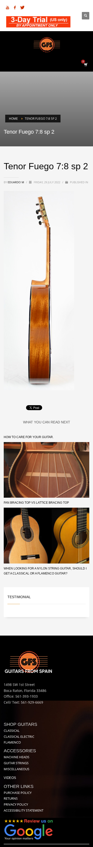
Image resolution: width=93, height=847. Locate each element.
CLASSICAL (12, 730)
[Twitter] (22, 7)
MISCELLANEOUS (16, 769)
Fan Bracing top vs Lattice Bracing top (36, 502)
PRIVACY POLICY (16, 804)
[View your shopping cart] (85, 64)
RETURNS (11, 798)
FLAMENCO (12, 742)
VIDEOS (10, 778)
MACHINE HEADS (16, 757)
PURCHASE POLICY (17, 792)
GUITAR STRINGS (16, 763)
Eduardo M (16, 182)
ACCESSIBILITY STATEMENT (23, 810)
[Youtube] (7, 7)
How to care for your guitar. (29, 437)
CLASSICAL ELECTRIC (19, 736)
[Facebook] (15, 7)
